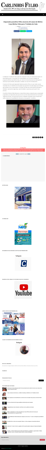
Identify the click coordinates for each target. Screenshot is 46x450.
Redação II (19, 26)
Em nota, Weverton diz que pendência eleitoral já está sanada (20, 402)
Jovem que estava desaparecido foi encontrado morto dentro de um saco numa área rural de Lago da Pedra (24, 389)
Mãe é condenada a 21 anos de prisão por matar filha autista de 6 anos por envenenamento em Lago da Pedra (22, 412)
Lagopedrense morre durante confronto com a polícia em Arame (20, 407)
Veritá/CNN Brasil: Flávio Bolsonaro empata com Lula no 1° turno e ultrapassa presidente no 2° (25, 417)
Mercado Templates (8, 448)
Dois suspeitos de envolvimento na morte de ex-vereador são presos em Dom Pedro (24, 397)
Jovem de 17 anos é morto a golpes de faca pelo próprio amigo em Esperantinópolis (24, 426)
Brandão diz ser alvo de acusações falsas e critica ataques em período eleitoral (23, 421)
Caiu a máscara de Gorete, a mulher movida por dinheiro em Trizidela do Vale (23, 392)
